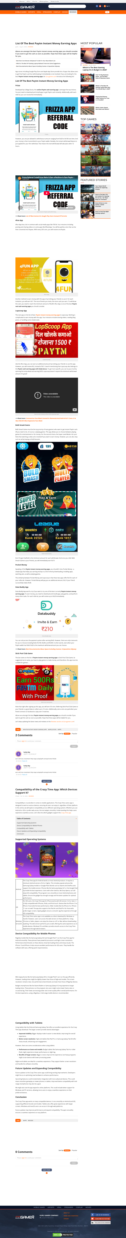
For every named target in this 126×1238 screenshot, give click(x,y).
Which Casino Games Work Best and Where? (102, 108)
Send (74, 746)
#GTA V (28, 1)
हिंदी (107, 12)
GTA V (83, 152)
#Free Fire (34, 1)
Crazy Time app (66, 813)
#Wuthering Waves (44, 1)
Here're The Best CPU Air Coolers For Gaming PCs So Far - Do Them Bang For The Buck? (102, 197)
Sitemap (66, 1219)
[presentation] (21, 729)
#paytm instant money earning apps (35, 729)
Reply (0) (24, 761)
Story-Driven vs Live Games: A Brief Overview (101, 204)
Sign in (108, 6)
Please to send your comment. (29, 741)
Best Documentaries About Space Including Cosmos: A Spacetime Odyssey (38, 66)
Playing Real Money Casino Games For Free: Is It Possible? (102, 98)
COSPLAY (57, 12)
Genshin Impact (86, 129)
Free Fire (84, 173)
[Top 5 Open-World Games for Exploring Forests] (87, 189)
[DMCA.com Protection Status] (63, 1236)
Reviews (73, 12)
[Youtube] (100, 6)
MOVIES (65, 12)
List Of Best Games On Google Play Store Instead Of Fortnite (46, 216)
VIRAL (39, 12)
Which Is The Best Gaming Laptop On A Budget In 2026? (95, 68)
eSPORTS (31, 12)
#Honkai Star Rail (55, 1)
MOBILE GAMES (20, 12)
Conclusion (20, 834)
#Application (52, 729)
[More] (79, 12)
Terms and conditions (71, 1216)
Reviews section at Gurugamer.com (62, 722)
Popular (74, 734)
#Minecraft (22, 1)
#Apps (59, 729)
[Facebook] (97, 6)
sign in (24, 741)
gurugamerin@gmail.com (48, 1217)
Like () (20, 761)
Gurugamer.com (50, 76)
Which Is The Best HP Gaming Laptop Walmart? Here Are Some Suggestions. (38, 63)
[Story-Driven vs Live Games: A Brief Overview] (87, 206)
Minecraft (84, 162)
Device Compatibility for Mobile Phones (29, 825)
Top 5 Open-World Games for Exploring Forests (101, 187)
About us (67, 1213)
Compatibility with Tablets (25, 828)
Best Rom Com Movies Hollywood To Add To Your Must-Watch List (35, 61)
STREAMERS (47, 12)
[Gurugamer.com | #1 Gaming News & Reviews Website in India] (25, 6)
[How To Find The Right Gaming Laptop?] (87, 214)
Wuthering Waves (87, 140)
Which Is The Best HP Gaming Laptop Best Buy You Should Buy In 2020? (103, 87)
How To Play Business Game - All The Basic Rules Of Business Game (103, 76)
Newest (67, 734)
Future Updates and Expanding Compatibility (31, 831)
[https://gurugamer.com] (24, 1217)
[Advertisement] (46, 28)
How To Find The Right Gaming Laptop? (102, 212)
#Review (30, 1120)
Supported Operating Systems (26, 823)
